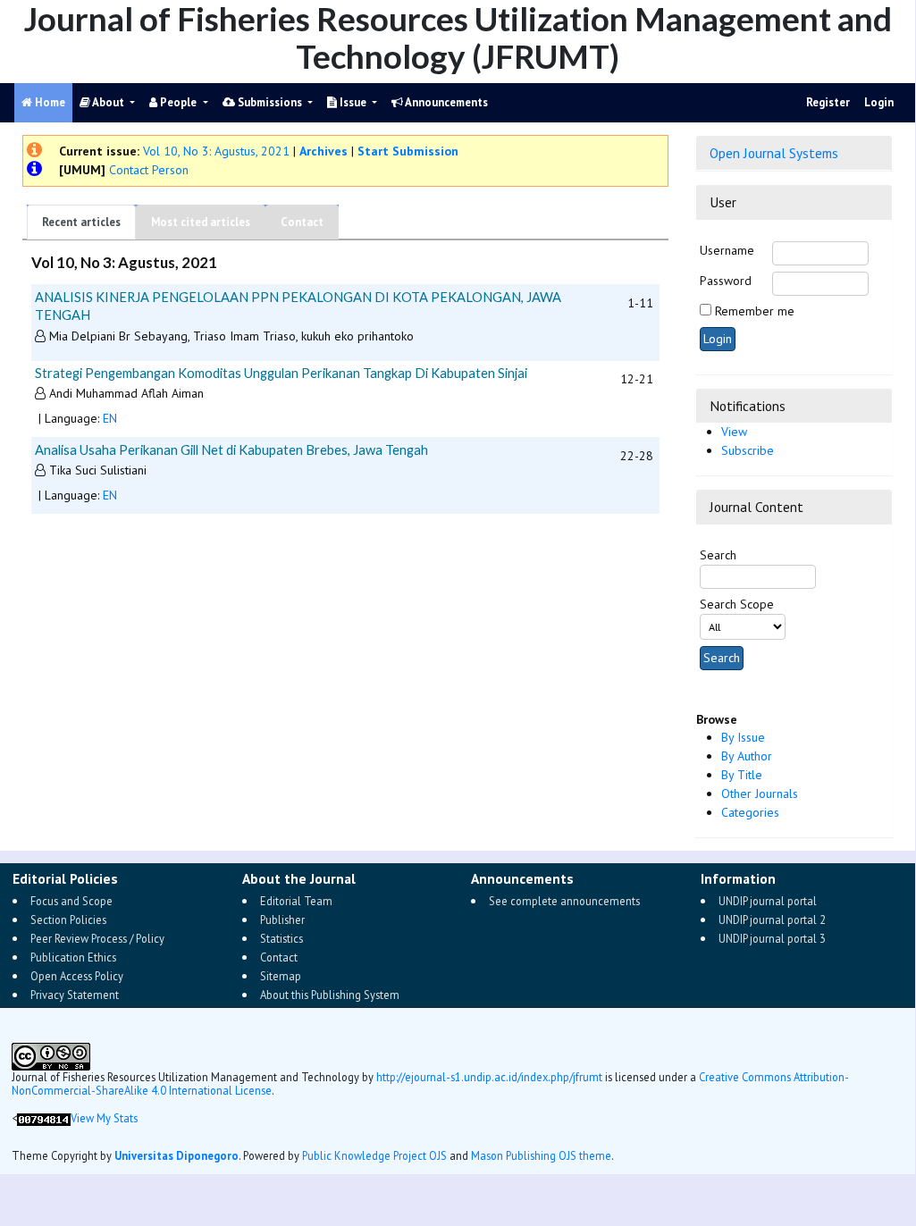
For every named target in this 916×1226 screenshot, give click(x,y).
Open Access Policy (76, 976)
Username (727, 250)
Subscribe (747, 450)
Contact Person (147, 170)
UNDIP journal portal (768, 901)
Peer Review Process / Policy (97, 938)
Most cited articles (200, 222)
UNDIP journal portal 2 (772, 919)
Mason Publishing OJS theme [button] (541, 1155)
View (734, 432)
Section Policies (68, 919)
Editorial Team (296, 901)
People (178, 102)
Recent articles (81, 222)
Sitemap (280, 976)
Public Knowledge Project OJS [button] (374, 1155)
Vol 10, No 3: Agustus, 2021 (216, 151)
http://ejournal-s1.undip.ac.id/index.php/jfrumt (489, 1077)
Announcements (445, 102)
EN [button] (110, 418)
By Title (741, 775)
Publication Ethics (73, 957)
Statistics (281, 938)
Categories (750, 812)
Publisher (282, 919)
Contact (302, 222)
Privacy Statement (74, 994)
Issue (353, 102)
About (108, 102)
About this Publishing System (329, 994)
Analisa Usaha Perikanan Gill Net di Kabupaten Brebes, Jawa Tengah (231, 449)
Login (879, 102)
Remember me (754, 311)
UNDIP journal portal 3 (772, 938)
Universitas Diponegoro (176, 1155)
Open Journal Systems (774, 153)
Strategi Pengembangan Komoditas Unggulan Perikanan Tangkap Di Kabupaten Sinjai (281, 373)
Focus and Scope (71, 901)
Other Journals (759, 793)
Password (726, 281)
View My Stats (104, 1118)
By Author (746, 756)
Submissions (270, 102)
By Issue (743, 737)
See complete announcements (564, 901)
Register (828, 102)
